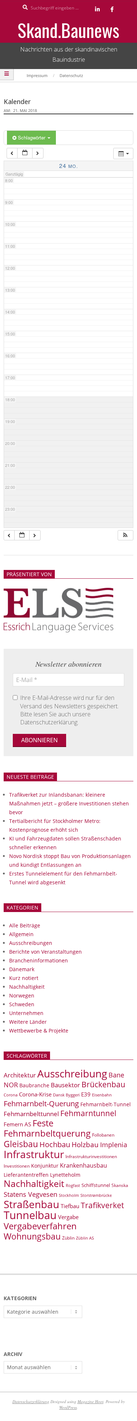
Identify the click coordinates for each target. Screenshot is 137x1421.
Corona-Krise (35, 1094)
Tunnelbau (30, 1215)
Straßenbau (31, 1204)
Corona (11, 1095)
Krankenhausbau (83, 1165)
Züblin (68, 1238)
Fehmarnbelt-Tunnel (105, 1104)
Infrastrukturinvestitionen (91, 1156)
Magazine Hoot (90, 1401)
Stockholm (69, 1195)
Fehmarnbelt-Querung (41, 1103)
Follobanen (103, 1135)
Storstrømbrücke (96, 1195)
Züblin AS (85, 1238)
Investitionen (17, 1166)
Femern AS (17, 1124)
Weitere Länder (28, 1021)
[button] (125, 535)
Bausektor (65, 1085)
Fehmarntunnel (88, 1113)
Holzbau (85, 1144)
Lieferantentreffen (26, 1174)
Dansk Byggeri (66, 1095)
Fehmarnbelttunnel (31, 1114)
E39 (86, 1094)
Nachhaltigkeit (27, 986)
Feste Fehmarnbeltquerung (47, 1128)
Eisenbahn (102, 1095)
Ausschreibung (72, 1073)
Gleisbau (21, 1144)
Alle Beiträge (24, 925)
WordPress (68, 1407)
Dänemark (21, 969)
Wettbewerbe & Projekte (38, 1030)
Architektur (20, 1075)
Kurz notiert (23, 977)
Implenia (113, 1144)
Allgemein (21, 934)
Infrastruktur (34, 1154)
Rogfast (73, 1185)
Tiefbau (70, 1206)
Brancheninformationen (38, 960)
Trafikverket (102, 1205)
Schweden (21, 1004)
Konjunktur (44, 1165)
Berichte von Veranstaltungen (45, 951)
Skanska (119, 1185)
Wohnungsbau (32, 1236)
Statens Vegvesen (30, 1194)
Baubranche (34, 1085)
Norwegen (21, 995)
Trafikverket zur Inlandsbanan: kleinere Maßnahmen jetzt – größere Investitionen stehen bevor (69, 803)
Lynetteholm (65, 1174)
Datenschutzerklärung (30, 1401)
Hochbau (54, 1144)
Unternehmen (26, 1013)
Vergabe (68, 1217)
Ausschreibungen (30, 942)
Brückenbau (103, 1084)
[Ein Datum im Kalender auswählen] (25, 153)
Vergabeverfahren (40, 1226)
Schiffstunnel (95, 1185)
